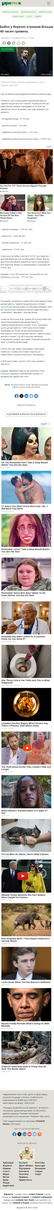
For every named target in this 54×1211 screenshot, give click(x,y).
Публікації (8, 1162)
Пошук (6, 1182)
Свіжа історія (18, 16)
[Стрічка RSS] (40, 1134)
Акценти (7, 1165)
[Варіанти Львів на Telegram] (35, 1134)
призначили (6, 306)
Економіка (40, 1168)
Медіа (6, 1174)
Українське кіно (45, 12)
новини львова (25, 387)
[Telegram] (18, 43)
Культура (40, 1165)
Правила (23, 1177)
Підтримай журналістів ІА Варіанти (26, 414)
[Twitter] (9, 43)
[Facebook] (4, 43)
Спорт (38, 1174)
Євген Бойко (36, 387)
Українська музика (28, 12)
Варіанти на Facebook (26, 405)
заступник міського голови (21, 385)
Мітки (6, 1177)
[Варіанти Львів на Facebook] (14, 1134)
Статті (29, 16)
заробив (22, 361)
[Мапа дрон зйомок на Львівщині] (27, 1154)
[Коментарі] (23, 43)
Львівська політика (10, 12)
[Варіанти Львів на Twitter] (19, 1134)
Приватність (25, 1180)
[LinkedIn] (14, 43)
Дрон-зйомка (26, 1165)
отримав (33, 274)
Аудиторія (8, 1185)
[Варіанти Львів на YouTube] (30, 1134)
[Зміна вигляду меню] (48, 3)
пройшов (8, 309)
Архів (5, 1180)
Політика (7, 49)
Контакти (24, 1171)
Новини (38, 16)
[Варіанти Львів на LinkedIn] (24, 1134)
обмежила (5, 373)
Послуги (23, 1162)
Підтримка (24, 1168)
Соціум (38, 1171)
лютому (15, 277)
